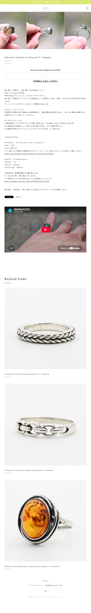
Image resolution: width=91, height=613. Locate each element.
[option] (45, 30)
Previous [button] (3, 30)
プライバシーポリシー (36, 585)
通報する (19, 197)
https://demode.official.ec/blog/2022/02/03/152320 (27, 181)
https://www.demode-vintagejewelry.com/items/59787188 (29, 154)
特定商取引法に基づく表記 (53, 585)
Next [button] (87, 30)
